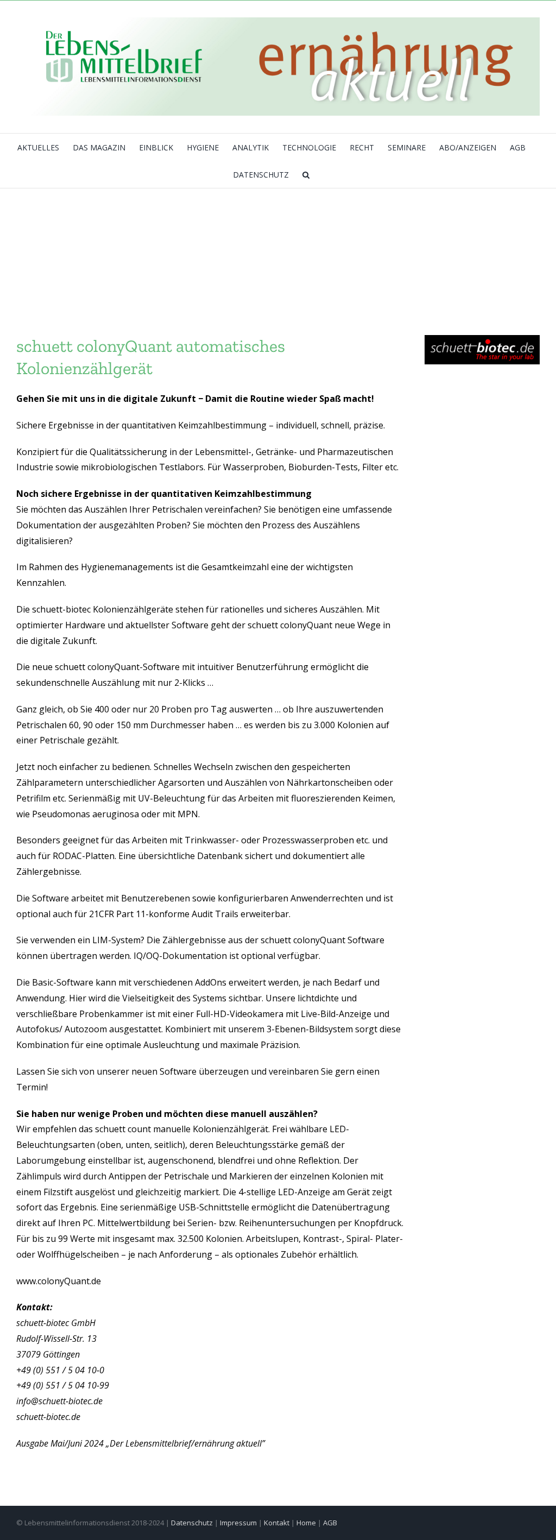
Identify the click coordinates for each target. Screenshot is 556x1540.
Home (306, 1523)
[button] (305, 174)
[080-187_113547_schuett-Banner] (482, 339)
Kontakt (276, 1523)
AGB (330, 1523)
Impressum (238, 1523)
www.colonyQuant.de (58, 1281)
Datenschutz (192, 1523)
